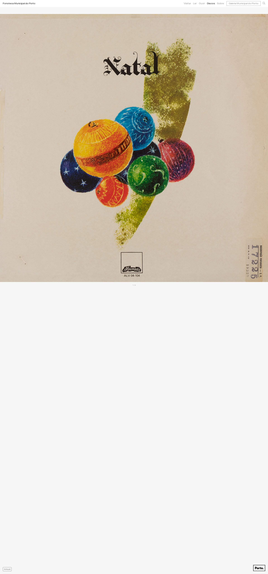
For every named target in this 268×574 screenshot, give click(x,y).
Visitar (187, 3)
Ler (195, 3)
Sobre (220, 3)
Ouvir (202, 3)
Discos (211, 3)
